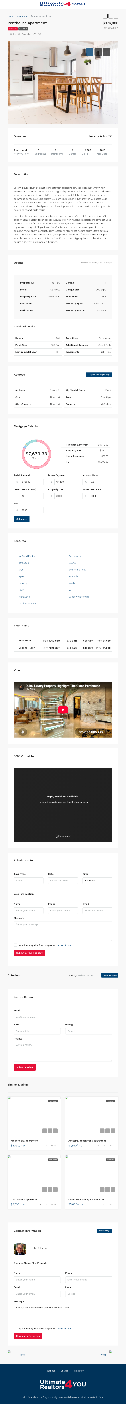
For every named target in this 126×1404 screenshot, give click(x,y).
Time (85, 874)
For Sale (23, 29)
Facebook (50, 1371)
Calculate (21, 519)
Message (19, 918)
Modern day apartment (24, 1140)
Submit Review (24, 1067)
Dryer (21, 569)
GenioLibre (97, 1397)
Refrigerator (75, 556)
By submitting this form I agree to (44, 945)
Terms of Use (63, 945)
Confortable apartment (25, 1199)
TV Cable (73, 576)
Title (16, 1024)
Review (18, 1038)
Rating (69, 1024)
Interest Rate (90, 475)
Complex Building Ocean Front (86, 1199)
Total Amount (22, 475)
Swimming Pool (77, 569)
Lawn (21, 590)
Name (17, 904)
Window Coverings (79, 596)
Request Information (28, 1336)
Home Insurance (92, 489)
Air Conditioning (26, 556)
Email (86, 904)
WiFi (71, 590)
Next (103, 1354)
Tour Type (20, 874)
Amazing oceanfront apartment (87, 1140)
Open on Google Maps (99, 375)
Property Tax (55, 489)
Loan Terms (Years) (25, 489)
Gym (21, 576)
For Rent (53, 1101)
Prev (22, 1354)
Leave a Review (110, 975)
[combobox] (28, 880)
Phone (51, 904)
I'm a (68, 1287)
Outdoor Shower (27, 603)
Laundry (22, 583)
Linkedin (64, 1371)
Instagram (78, 1371)
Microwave (24, 596)
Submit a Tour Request (29, 953)
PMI (16, 503)
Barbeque (23, 563)
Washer (73, 583)
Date (51, 874)
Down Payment (57, 475)
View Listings (104, 1231)
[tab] (89, 52)
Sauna (72, 563)
